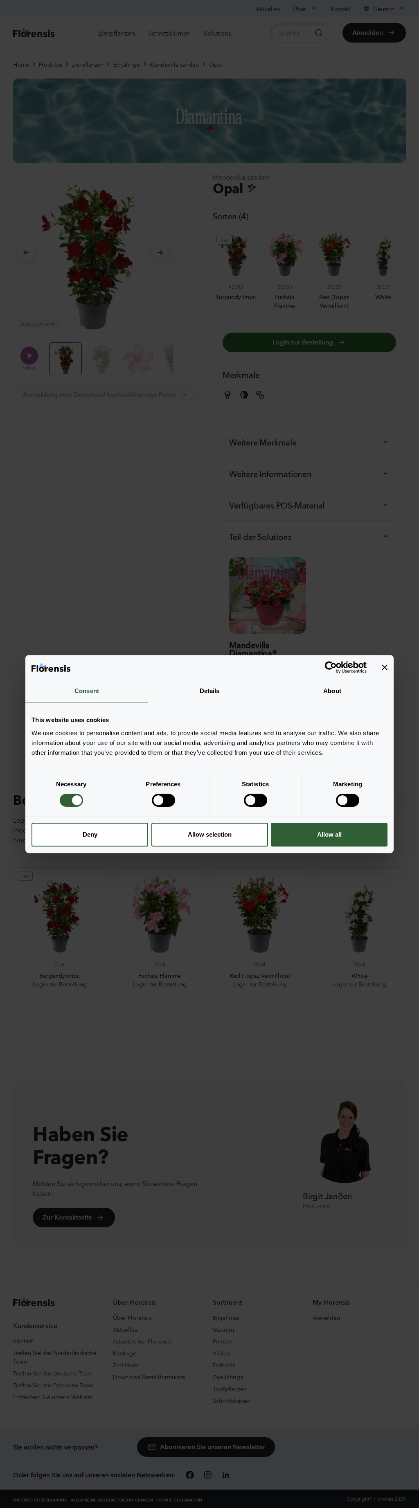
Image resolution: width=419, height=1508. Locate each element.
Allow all (329, 834)
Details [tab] (210, 690)
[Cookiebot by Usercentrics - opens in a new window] (331, 667)
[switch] (163, 800)
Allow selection (210, 834)
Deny (90, 834)
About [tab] (332, 690)
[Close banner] (384, 667)
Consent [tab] (86, 690)
